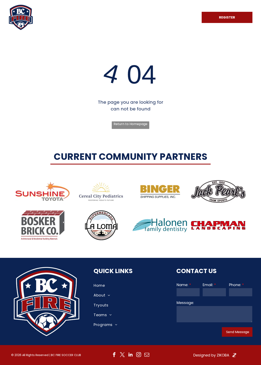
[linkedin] (130, 355)
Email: (208, 284)
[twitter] (122, 355)
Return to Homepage (130, 124)
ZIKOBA (223, 355)
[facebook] (114, 355)
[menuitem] (82, 17)
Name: (182, 284)
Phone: (235, 284)
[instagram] (138, 355)
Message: (185, 302)
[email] (146, 355)
